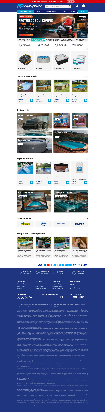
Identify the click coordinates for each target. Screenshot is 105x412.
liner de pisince (45, 399)
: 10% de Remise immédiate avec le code (53, 1)
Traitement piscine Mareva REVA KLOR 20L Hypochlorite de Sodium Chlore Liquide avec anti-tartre (79, 178)
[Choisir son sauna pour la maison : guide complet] (80, 243)
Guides (64, 11)
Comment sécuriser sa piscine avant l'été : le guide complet (60, 251)
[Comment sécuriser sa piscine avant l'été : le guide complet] (62, 243)
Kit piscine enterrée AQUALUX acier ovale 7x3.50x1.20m (43, 178)
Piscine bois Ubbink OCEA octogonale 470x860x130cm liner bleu (43, 96)
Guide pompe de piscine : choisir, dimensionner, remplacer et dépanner (43, 251)
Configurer (22, 196)
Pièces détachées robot (58, 288)
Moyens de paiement (57, 286)
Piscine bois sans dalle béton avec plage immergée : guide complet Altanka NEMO (25, 251)
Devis (38, 11)
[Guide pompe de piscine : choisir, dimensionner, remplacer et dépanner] (44, 243)
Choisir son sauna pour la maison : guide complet (79, 251)
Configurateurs (50, 11)
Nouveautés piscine (39, 286)
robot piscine (28, 332)
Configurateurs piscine (57, 284)
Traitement (75, 68)
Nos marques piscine (39, 284)
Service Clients (20, 290)
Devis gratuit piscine (57, 283)
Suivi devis (19, 288)
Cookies (78, 410)
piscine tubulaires (29, 310)
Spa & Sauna (58, 68)
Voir (20, 119)
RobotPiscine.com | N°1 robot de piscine (77, 283)
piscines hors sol (34, 306)
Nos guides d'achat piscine (23, 284)
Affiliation (54, 290)
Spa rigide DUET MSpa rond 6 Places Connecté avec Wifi (61, 178)
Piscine (38, 68)
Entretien (21, 68)
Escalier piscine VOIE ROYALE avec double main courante (25, 178)
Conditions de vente (59, 410)
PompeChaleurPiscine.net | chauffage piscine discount (76, 289)
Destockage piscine (39, 290)
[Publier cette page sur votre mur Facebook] (18, 297)
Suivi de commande (21, 286)
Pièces (73, 11)
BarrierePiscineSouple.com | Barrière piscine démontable (77, 286)
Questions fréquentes (22, 283)
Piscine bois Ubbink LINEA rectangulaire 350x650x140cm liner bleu (78, 96)
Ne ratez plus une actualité (50, 294)
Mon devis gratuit (61, 196)
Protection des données (40, 288)
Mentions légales (84, 410)
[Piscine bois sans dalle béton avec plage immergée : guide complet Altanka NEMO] (25, 243)
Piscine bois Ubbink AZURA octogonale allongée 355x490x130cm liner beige (61, 96)
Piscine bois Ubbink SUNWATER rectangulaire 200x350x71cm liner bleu (25, 96)
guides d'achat (29, 233)
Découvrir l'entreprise (40, 283)
